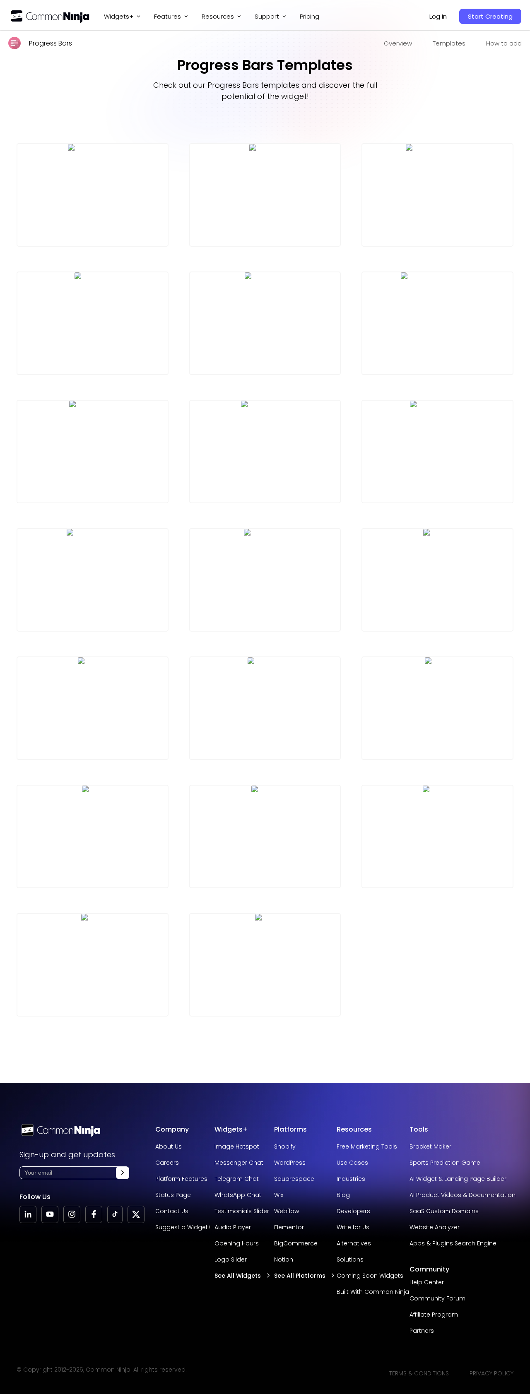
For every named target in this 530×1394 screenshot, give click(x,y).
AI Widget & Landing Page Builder (458, 1179)
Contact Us (171, 1211)
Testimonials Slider (241, 1211)
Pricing (309, 16)
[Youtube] (49, 1214)
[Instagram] (71, 1214)
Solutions (350, 1259)
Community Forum (437, 1298)
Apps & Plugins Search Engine (453, 1243)
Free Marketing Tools (367, 1146)
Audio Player (232, 1227)
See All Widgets (237, 1275)
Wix (278, 1195)
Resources (354, 1129)
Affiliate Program (434, 1314)
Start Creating (490, 16)
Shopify (285, 1146)
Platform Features (181, 1179)
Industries (351, 1179)
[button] (122, 1172)
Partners (422, 1331)
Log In (438, 16)
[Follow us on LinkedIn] (27, 1214)
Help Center (427, 1282)
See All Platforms (299, 1275)
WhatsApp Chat (237, 1195)
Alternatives (354, 1243)
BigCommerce (296, 1243)
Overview (398, 43)
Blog (343, 1195)
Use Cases (352, 1162)
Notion (283, 1259)
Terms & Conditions (419, 1373)
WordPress (290, 1162)
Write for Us (353, 1227)
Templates (449, 43)
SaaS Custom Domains (444, 1211)
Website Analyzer (435, 1227)
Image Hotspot (236, 1146)
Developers (353, 1211)
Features (167, 16)
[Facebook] (93, 1214)
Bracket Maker (430, 1146)
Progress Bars (50, 43)
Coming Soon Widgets (370, 1275)
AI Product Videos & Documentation (463, 1195)
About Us (168, 1146)
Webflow (286, 1211)
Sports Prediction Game (445, 1162)
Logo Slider (230, 1259)
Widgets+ (118, 16)
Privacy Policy (491, 1373)
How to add (504, 43)
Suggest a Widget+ (183, 1227)
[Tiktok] (115, 1214)
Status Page (173, 1195)
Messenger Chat (238, 1162)
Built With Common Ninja (373, 1292)
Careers (167, 1162)
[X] (136, 1214)
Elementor (289, 1227)
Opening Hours (236, 1243)
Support (267, 16)
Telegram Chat (236, 1179)
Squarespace (294, 1179)
